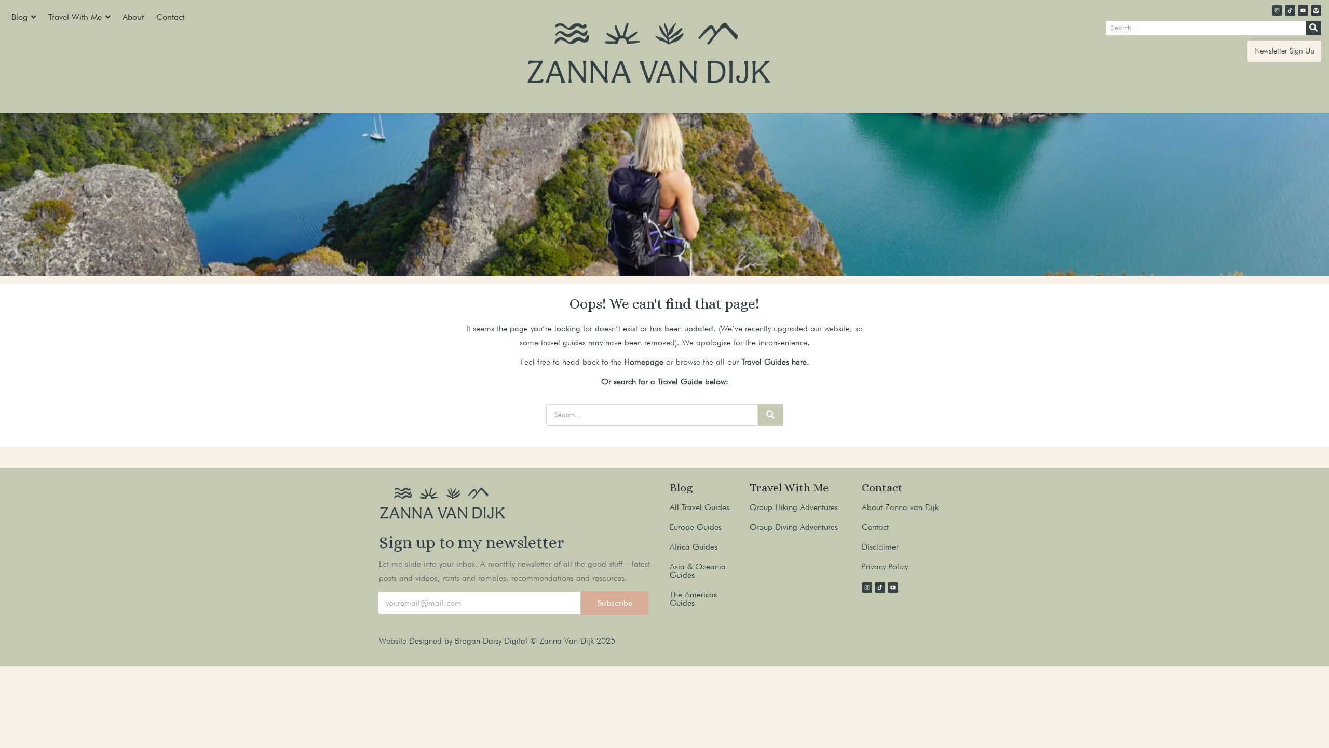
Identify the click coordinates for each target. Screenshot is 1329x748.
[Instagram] (1277, 10)
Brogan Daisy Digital (492, 641)
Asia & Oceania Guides (698, 571)
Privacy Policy (885, 566)
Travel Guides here (774, 362)
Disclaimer (880, 547)
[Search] (1313, 28)
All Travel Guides (699, 507)
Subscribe (615, 603)
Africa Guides (693, 547)
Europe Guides (696, 527)
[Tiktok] (1290, 10)
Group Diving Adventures (794, 527)
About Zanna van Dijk (900, 507)
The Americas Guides (693, 599)
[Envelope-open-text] (1316, 10)
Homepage (643, 362)
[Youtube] (1303, 10)
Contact (875, 527)
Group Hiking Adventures (794, 507)
